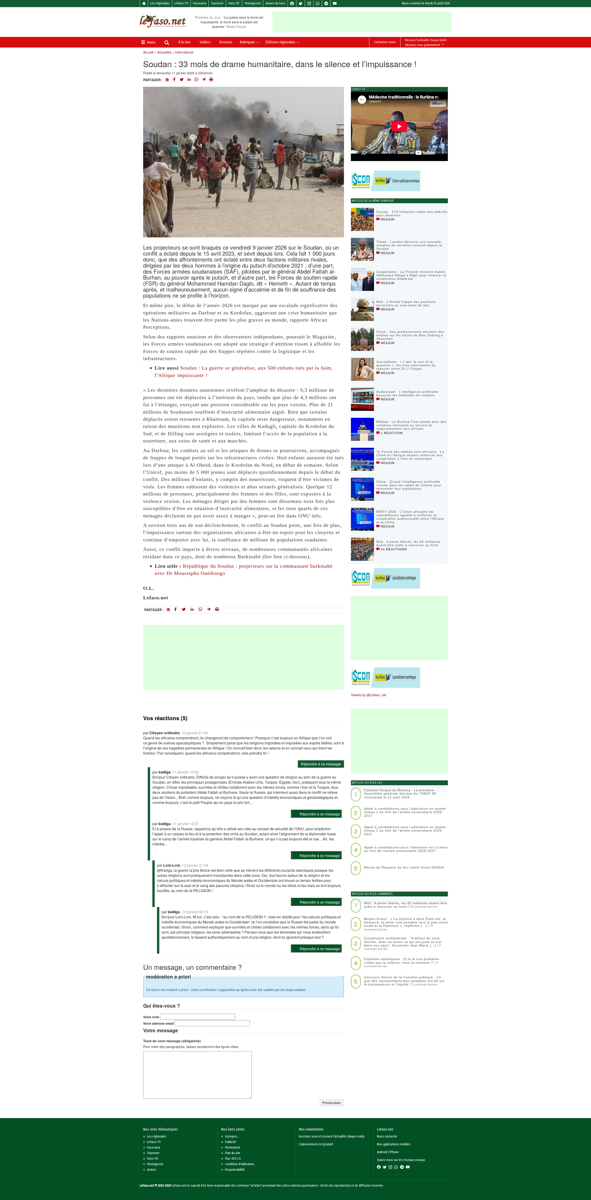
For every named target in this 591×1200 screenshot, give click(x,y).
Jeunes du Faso (275, 3)
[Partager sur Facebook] (174, 80)
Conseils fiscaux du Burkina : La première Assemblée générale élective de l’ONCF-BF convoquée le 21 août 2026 (400, 793)
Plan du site (232, 1153)
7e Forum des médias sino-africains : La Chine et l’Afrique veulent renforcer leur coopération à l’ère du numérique (410, 455)
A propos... (232, 1136)
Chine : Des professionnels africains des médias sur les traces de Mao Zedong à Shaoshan (410, 335)
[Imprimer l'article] (211, 80)
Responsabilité (235, 1170)
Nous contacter (387, 1136)
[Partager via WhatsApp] (196, 80)
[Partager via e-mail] (167, 80)
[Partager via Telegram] (204, 80)
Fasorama (199, 3)
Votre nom (151, 1017)
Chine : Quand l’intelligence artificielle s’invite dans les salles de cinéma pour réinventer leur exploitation (408, 485)
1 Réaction (391, 433)
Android (382, 1152)
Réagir (387, 219)
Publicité (230, 1142)
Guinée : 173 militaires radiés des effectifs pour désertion (412, 213)
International (184, 52)
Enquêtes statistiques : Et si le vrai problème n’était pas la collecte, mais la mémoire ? (401, 960)
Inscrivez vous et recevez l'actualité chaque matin (332, 1136)
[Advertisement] (362, 22)
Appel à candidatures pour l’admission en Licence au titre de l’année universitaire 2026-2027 (406, 849)
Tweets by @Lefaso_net (368, 695)
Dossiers (225, 42)
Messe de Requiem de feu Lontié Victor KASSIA (404, 867)
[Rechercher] (166, 43)
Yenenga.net (252, 3)
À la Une (184, 42)
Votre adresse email (158, 1023)
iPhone (394, 1152)
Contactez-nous (385, 42)
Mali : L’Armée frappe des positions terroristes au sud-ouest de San (406, 303)
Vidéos (205, 42)
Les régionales (160, 3)
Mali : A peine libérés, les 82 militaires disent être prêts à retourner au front (408, 543)
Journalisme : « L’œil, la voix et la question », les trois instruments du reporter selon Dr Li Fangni (406, 365)
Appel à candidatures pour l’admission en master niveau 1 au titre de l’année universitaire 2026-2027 (405, 812)
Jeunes (151, 1170)
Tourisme (217, 3)
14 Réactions (393, 549)
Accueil (148, 52)
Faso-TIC (234, 3)
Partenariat (232, 1147)
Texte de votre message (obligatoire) (172, 1041)
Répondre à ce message (321, 764)
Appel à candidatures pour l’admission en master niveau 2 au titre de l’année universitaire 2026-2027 (405, 830)
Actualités (164, 52)
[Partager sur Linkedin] (189, 80)
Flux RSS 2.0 (233, 1159)
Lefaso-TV (181, 3)
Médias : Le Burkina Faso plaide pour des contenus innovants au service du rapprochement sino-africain (411, 425)
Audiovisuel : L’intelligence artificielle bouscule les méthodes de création (407, 393)
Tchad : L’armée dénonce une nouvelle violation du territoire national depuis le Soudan (409, 245)
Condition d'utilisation (239, 1164)
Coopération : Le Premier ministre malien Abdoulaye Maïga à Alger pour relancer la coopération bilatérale (411, 275)
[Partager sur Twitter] (182, 80)
